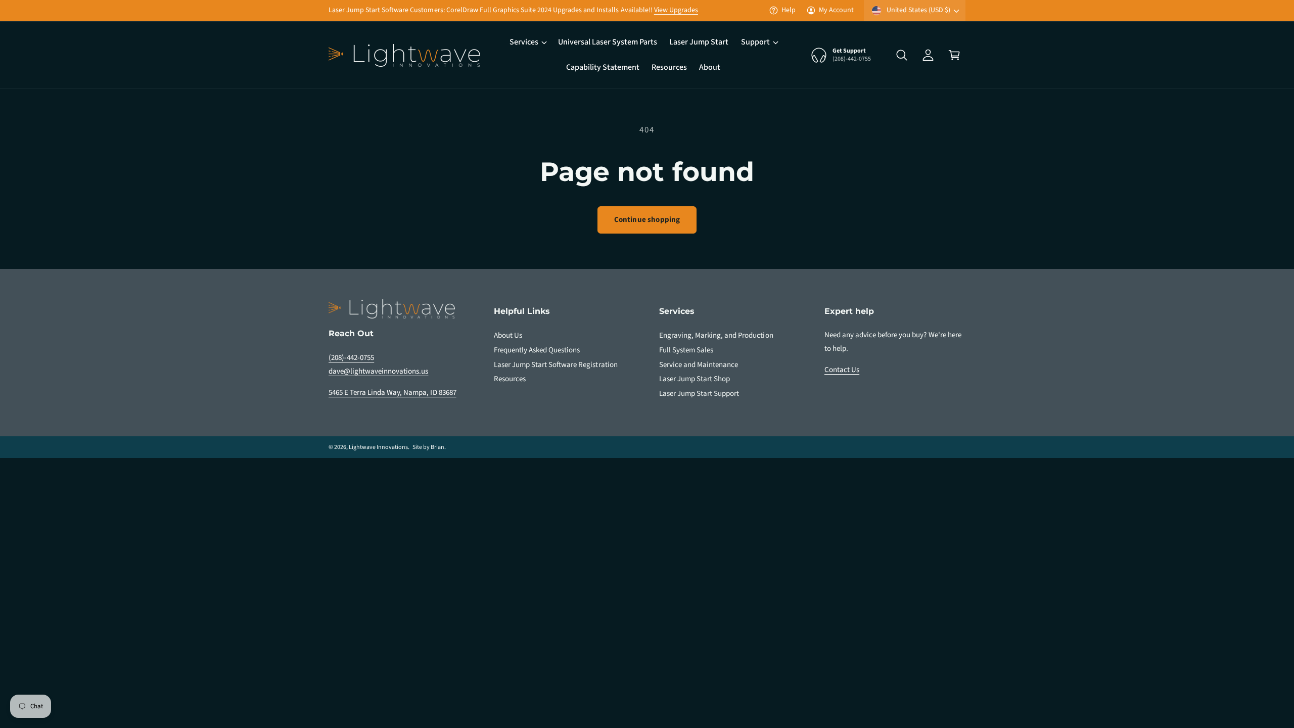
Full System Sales (686, 350)
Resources (510, 379)
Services (524, 42)
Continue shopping (647, 219)
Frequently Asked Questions (537, 350)
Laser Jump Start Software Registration (556, 364)
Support (755, 42)
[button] (527, 42)
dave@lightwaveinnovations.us (378, 371)
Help (788, 10)
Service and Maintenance (698, 364)
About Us (508, 335)
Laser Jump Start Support (699, 393)
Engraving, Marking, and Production (716, 335)
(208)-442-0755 (351, 357)
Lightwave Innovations (378, 447)
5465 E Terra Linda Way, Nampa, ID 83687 (392, 392)
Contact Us (841, 370)
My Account (836, 10)
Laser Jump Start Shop (694, 379)
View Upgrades (676, 10)
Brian (437, 447)
